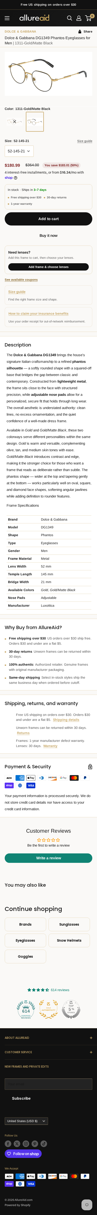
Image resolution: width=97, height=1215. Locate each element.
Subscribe (21, 1098)
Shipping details (66, 720)
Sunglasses (69, 924)
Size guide (84, 141)
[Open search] (69, 18)
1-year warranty (21, 203)
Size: (17, 141)
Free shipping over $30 (26, 197)
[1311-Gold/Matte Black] (35, 122)
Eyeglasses (25, 940)
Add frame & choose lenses (48, 267)
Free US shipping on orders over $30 (48, 4)
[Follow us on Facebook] (8, 1143)
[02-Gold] (15, 122)
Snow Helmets (69, 940)
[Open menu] (7, 18)
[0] (88, 18)
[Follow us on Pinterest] (35, 1143)
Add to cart (48, 219)
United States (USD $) (22, 1121)
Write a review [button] (48, 858)
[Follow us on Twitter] (17, 1143)
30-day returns (57, 197)
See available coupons (21, 279)
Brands (25, 924)
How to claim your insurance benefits (38, 313)
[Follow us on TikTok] (43, 1143)
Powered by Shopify (17, 1205)
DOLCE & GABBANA (20, 31)
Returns (23, 733)
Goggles (25, 956)
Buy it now (48, 236)
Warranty (50, 746)
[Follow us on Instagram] (26, 1143)
